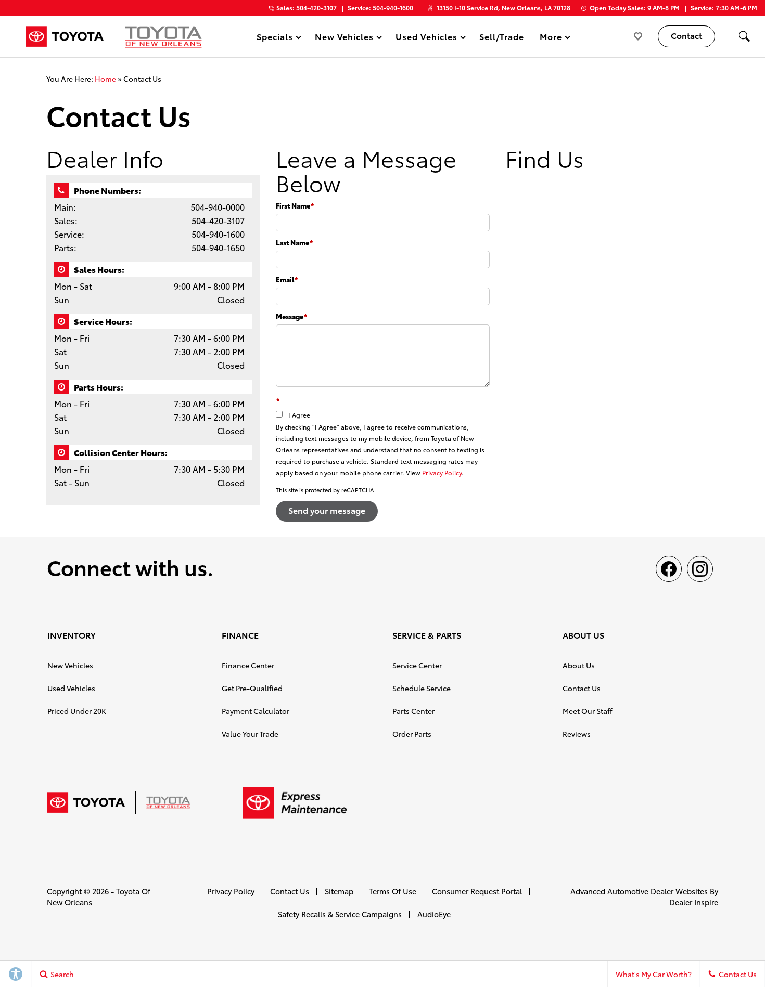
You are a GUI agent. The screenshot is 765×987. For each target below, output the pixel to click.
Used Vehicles (71, 688)
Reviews (577, 734)
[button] (744, 36)
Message (291, 316)
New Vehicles (70, 665)
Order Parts (411, 734)
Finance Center (248, 665)
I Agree (299, 414)
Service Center (417, 665)
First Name (295, 205)
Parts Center (413, 711)
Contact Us (582, 688)
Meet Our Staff (588, 711)
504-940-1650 (218, 247)
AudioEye (434, 913)
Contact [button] (686, 35)
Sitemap (339, 891)
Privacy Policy (442, 472)
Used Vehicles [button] (426, 38)
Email (287, 279)
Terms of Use (392, 891)
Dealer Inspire (693, 902)
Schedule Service (421, 688)
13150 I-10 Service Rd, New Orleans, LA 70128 (503, 7)
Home (105, 78)
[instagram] (700, 569)
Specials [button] (274, 38)
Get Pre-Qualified (252, 688)
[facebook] (669, 569)
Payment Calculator (255, 711)
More (551, 38)
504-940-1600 (218, 234)
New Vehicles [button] (344, 38)
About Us (579, 665)
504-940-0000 (217, 207)
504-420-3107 (218, 220)
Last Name (294, 242)
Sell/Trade (502, 36)
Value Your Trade (250, 734)
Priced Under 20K (76, 711)
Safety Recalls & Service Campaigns (340, 913)
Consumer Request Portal (477, 891)
